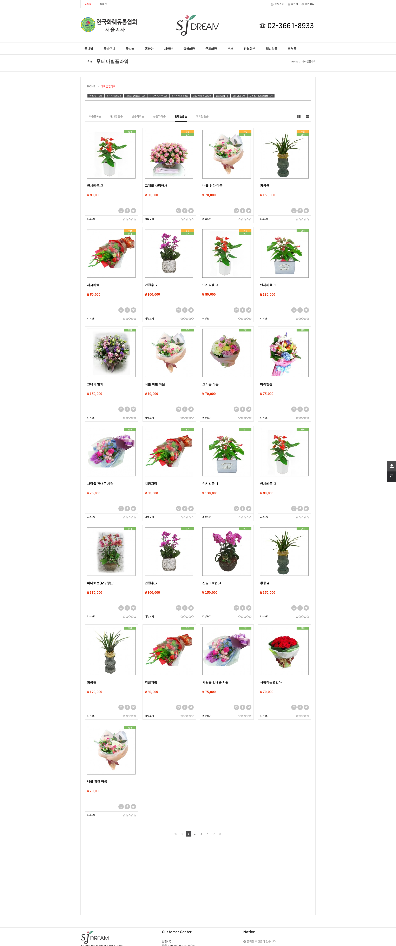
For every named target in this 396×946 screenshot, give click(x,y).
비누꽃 (292, 48)
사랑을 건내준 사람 (100, 483)
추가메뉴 (309, 4)
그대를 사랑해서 (156, 185)
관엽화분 (249, 48)
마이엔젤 (266, 384)
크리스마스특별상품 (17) (261, 95)
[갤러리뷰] (307, 116)
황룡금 (264, 185)
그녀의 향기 (95, 384)
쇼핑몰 (88, 4)
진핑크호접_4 (211, 583)
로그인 (294, 4)
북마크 (103, 4)
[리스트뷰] (299, 116)
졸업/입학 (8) (222, 95)
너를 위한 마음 (212, 185)
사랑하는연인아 (271, 682)
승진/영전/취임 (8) (158, 95)
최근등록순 (95, 116)
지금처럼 (93, 285)
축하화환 (189, 48)
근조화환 (211, 48)
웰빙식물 (271, 48)
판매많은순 (116, 116)
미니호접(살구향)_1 (101, 583)
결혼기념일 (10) (113, 95)
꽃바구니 (109, 48)
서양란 (168, 48)
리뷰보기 (91, 219)
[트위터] (133, 210)
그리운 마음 (210, 384)
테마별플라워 (108, 86)
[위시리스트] (121, 210)
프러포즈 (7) (239, 95)
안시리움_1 (268, 285)
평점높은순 (181, 116)
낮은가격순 (138, 116)
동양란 (149, 48)
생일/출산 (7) (95, 95)
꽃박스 (130, 48)
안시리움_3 (95, 185)
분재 (230, 48)
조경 (90, 61)
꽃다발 (89, 48)
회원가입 (279, 4)
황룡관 (91, 682)
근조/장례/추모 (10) (202, 95)
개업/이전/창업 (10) (135, 95)
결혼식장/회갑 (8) (179, 95)
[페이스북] (127, 210)
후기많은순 (202, 116)
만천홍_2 (151, 285)
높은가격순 (159, 116)
